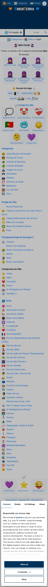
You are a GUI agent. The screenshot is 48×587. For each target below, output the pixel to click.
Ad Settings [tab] (29, 504)
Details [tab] (17, 504)
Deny (24, 579)
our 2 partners (17, 517)
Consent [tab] (7, 504)
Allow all (24, 564)
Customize (22, 572)
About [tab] (42, 504)
